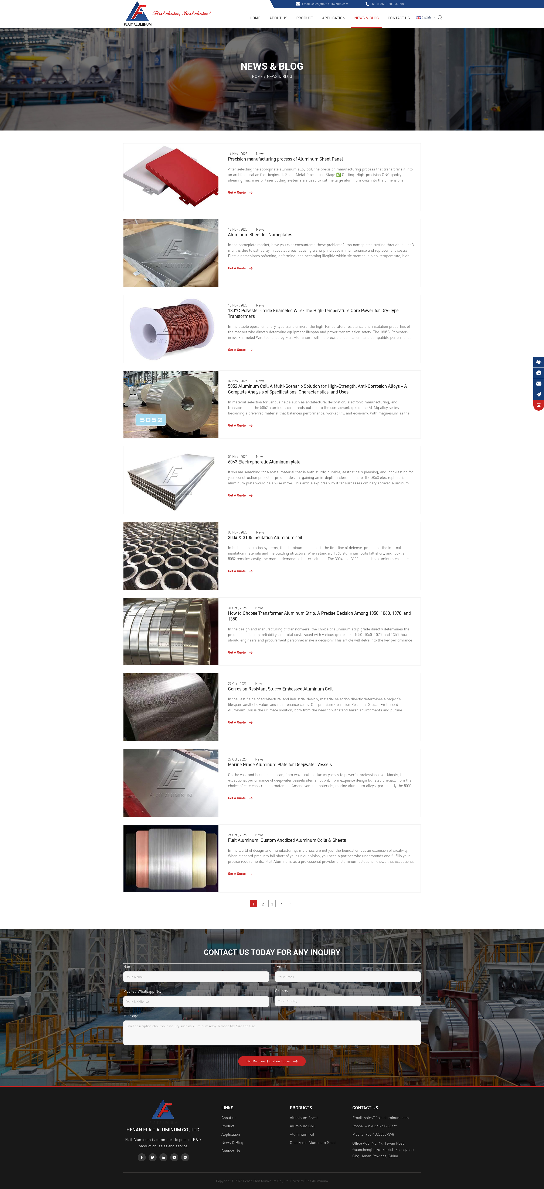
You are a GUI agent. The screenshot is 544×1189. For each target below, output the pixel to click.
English (426, 17)
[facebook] (142, 1157)
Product (304, 17)
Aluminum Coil (302, 1125)
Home (255, 17)
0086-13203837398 (390, 4)
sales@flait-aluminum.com (329, 4)
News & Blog (366, 17)
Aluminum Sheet (304, 1117)
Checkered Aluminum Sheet (313, 1142)
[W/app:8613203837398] (538, 372)
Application (333, 17)
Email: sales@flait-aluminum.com (380, 1117)
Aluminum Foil (302, 1134)
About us (278, 17)
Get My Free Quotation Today (268, 1061)
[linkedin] (163, 1157)
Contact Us (399, 17)
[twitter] (153, 1157)
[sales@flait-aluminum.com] (538, 383)
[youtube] (174, 1157)
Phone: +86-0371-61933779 (374, 1125)
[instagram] (185, 1157)
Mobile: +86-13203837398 (373, 1134)
